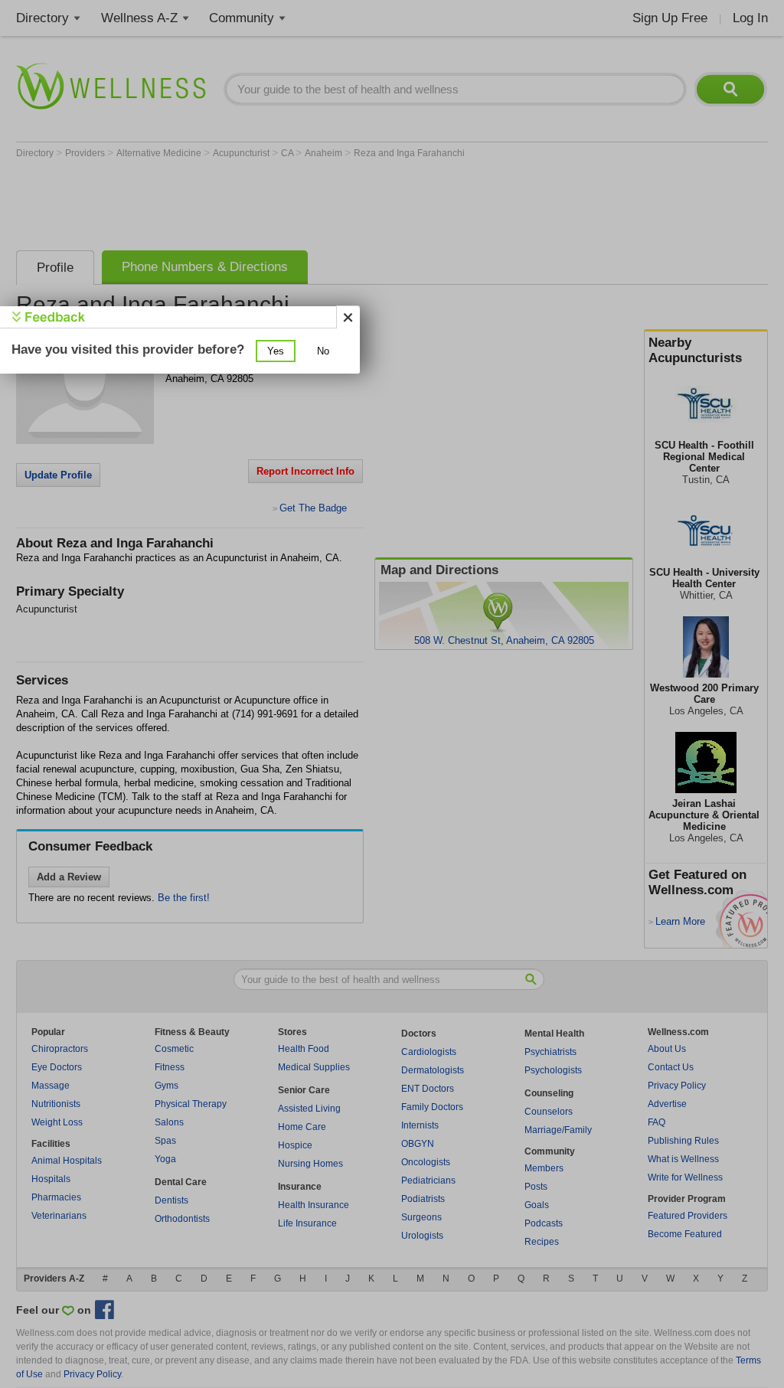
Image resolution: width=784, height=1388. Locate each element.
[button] (276, 351)
